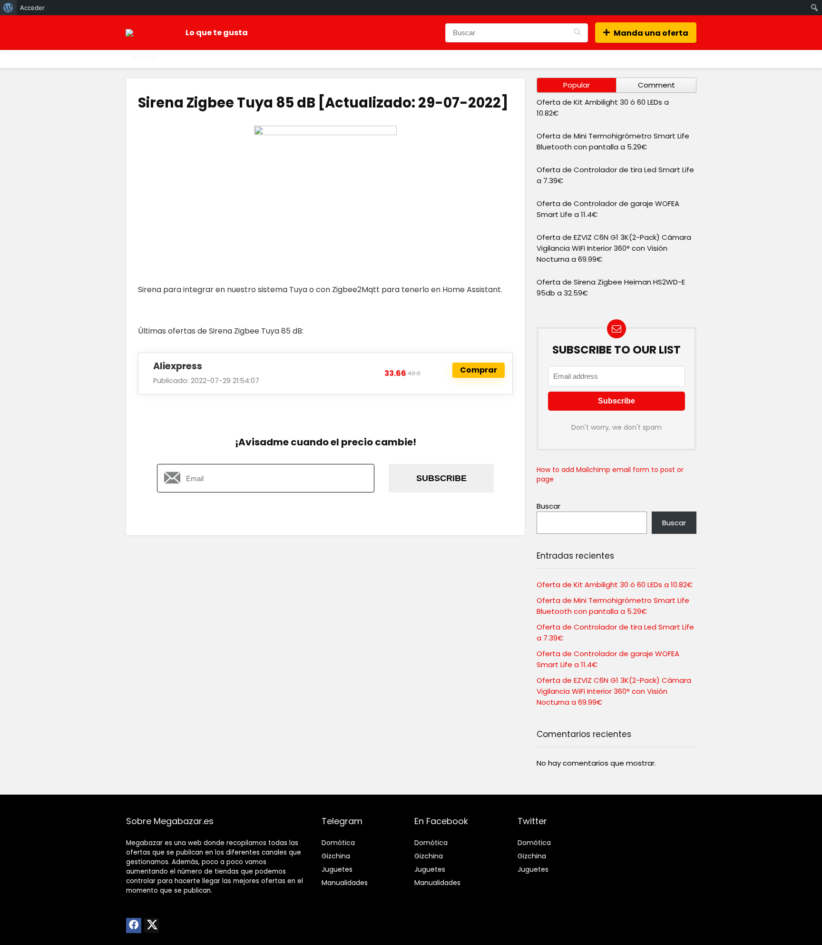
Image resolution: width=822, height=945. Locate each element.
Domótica (338, 842)
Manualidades (345, 882)
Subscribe (441, 478)
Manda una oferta (651, 33)
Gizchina (336, 856)
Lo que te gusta (217, 32)
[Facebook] (133, 925)
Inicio (144, 58)
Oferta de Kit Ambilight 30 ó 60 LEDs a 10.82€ (615, 585)
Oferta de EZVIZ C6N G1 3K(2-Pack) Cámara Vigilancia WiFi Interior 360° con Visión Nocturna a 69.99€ (614, 248)
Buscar (548, 506)
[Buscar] (577, 32)
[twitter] (151, 925)
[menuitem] (8, 7)
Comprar (478, 369)
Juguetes (337, 869)
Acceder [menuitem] (32, 7)
